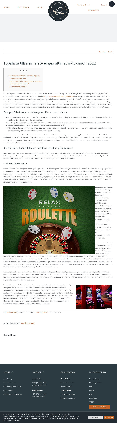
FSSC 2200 (93, 398)
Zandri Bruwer (11, 312)
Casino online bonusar (18, 86)
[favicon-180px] (58, 1)
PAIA (91, 387)
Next (110, 52)
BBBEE (91, 390)
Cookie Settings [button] (95, 417)
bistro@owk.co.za (38, 396)
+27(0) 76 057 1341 (39, 385)
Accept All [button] (109, 417)
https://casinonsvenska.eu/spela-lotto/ (58, 96)
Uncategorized (41, 312)
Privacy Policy (94, 379)
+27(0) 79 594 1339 (39, 394)
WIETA (91, 402)
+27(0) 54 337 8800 (39, 383)
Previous (102, 52)
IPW (90, 394)
